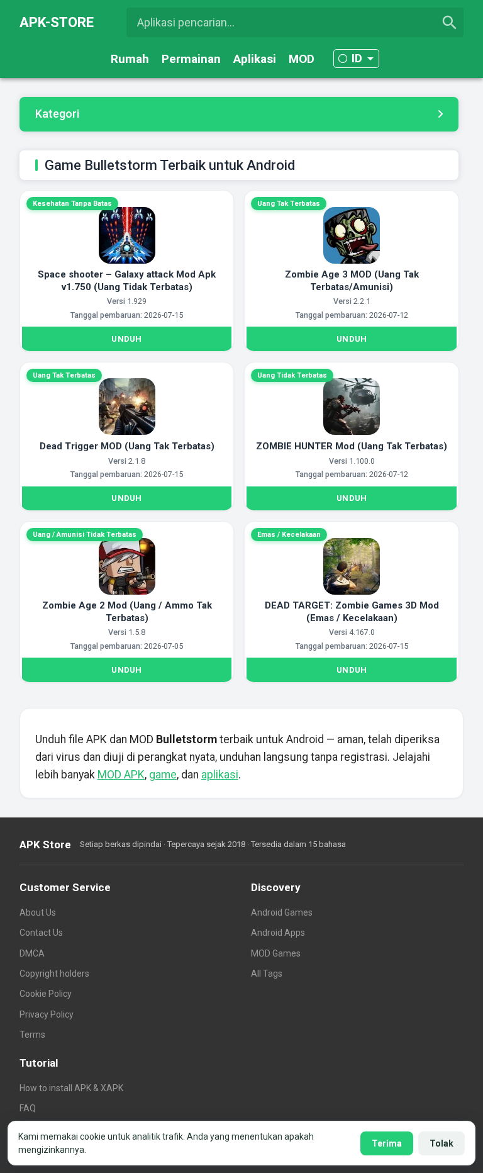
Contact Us (41, 933)
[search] (449, 23)
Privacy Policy (46, 1014)
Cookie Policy (45, 994)
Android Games (282, 912)
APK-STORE (56, 22)
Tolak (441, 1143)
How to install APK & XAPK (71, 1088)
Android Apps (278, 933)
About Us (37, 912)
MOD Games (276, 953)
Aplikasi (254, 59)
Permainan (191, 59)
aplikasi (219, 774)
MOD (301, 59)
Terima (387, 1143)
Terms (32, 1035)
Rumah (130, 59)
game (163, 774)
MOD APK (121, 774)
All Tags (266, 973)
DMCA (32, 953)
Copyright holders (54, 973)
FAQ (27, 1108)
